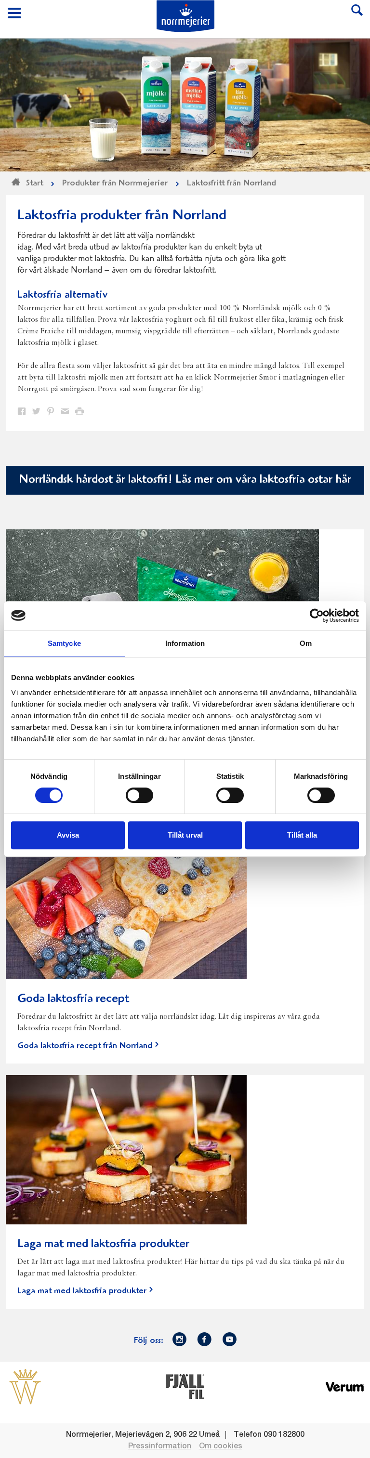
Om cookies (220, 1446)
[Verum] (345, 1386)
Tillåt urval (185, 835)
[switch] (139, 794)
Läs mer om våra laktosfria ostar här (263, 480)
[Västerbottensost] (25, 1386)
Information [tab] (185, 643)
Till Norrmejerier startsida (185, 16)
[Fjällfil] (185, 1386)
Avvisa (68, 835)
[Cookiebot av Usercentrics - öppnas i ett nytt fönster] (317, 615)
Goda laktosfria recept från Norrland (84, 1046)
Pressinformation (159, 1446)
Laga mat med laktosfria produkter (81, 1291)
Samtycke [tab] (64, 643)
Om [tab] (306, 643)
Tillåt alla (302, 835)
